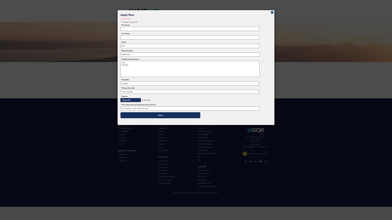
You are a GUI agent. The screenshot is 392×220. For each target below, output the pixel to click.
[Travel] (190, 63)
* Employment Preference (129, 59)
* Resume (124, 96)
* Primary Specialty (127, 88)
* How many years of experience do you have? (138, 105)
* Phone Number (126, 51)
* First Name (125, 25)
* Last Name (125, 34)
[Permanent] (190, 65)
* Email (123, 42)
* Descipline (124, 80)
